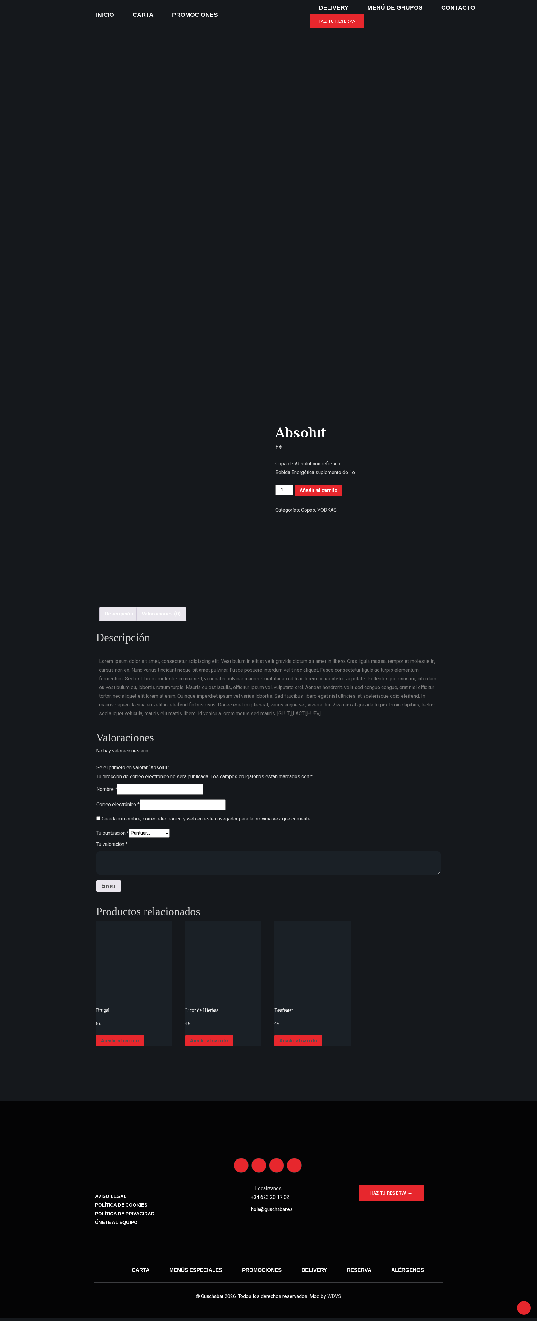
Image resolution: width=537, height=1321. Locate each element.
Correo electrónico (118, 804)
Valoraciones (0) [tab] (161, 614)
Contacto (458, 7)
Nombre (106, 789)
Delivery (334, 7)
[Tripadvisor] (276, 1165)
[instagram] (241, 1165)
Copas (308, 510)
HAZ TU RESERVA (337, 21)
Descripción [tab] (119, 614)
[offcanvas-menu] (16, 15)
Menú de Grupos (395, 7)
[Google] (294, 1165)
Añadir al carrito (318, 490)
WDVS (334, 1296)
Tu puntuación (112, 833)
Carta (143, 14)
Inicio (105, 14)
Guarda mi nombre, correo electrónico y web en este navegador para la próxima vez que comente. (206, 819)
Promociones (195, 14)
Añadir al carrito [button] (120, 1040)
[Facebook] (258, 1165)
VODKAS (327, 510)
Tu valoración (112, 844)
